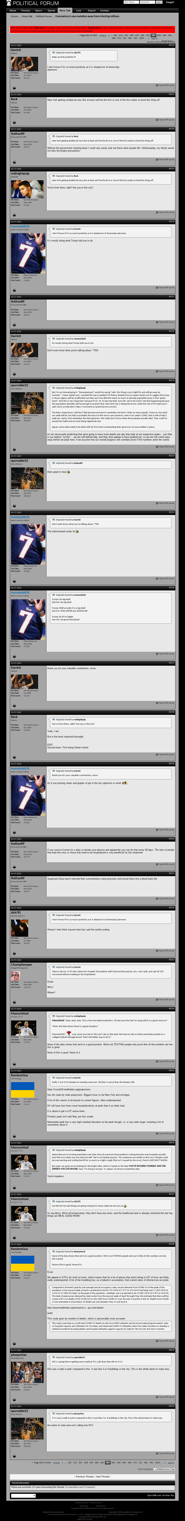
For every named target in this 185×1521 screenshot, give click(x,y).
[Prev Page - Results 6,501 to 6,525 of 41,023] (109, 35)
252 (126, 35)
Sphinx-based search (100, 1519)
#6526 (171, 45)
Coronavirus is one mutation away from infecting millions (87, 16)
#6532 (171, 331)
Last (153, 38)
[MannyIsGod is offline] (23, 1028)
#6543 (171, 960)
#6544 (171, 1009)
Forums (25, 10)
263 (159, 35)
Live (78, 10)
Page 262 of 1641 (88, 35)
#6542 (171, 908)
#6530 (171, 221)
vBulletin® (92, 1506)
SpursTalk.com (154, 1495)
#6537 (171, 663)
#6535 (171, 512)
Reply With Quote (166, 85)
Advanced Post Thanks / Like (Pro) (76, 1512)
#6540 (171, 839)
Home (13, 10)
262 (153, 35)
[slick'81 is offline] (19, 928)
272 (119, 38)
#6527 (171, 94)
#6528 (171, 129)
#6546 (171, 1143)
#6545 (171, 1070)
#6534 (171, 456)
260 (142, 35)
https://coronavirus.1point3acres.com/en (96, 407)
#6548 (171, 1244)
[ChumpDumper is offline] (15, 975)
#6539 (171, 764)
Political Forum (44, 16)
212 (121, 35)
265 (170, 35)
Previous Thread (84, 1476)
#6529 (171, 169)
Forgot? (170, 2)
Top (172, 1469)
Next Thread (102, 1476)
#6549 (171, 1350)
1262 (141, 38)
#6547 (171, 1194)
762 (135, 38)
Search (92, 10)
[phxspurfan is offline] (27, 1372)
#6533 (171, 380)
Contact (104, 10)
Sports (51, 10)
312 (124, 38)
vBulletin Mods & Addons (99, 1512)
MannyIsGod (58, 1020)
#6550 (171, 1406)
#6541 (171, 873)
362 (130, 38)
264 (164, 35)
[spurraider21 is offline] (27, 403)
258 (132, 35)
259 (137, 35)
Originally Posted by (68, 53)
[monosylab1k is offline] (28, 253)
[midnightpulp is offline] (27, 189)
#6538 (171, 712)
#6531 (171, 297)
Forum (14, 16)
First (104, 36)
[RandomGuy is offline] (22, 1089)
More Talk (65, 10)
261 (148, 35)
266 (114, 38)
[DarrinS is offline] (24, 64)
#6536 (171, 588)
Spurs (38, 10)
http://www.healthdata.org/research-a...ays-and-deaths (75, 1307)
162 (115, 35)
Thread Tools (167, 41)
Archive (166, 1495)
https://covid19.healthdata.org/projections (69, 1089)
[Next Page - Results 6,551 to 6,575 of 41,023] (149, 38)
